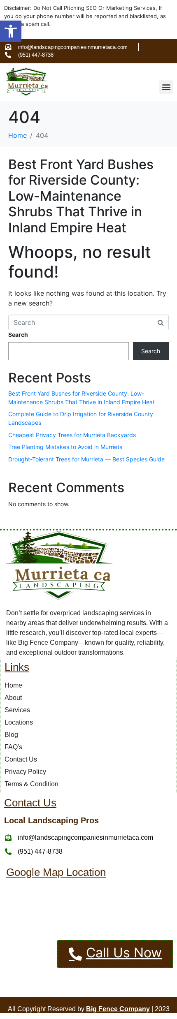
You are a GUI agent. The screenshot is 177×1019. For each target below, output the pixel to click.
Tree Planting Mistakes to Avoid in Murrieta (65, 446)
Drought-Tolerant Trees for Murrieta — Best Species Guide (86, 459)
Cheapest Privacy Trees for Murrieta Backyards (72, 434)
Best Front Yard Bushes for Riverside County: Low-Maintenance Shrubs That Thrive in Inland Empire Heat (81, 196)
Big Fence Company (118, 1008)
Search (18, 334)
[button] (10, 31)
